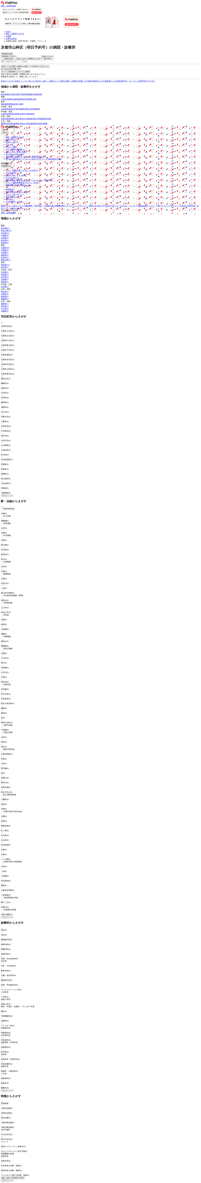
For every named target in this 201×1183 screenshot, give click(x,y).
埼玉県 (17, 94)
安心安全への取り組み (15, 154)
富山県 (20, 114)
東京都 (4, 94)
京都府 (15, 99)
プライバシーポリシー (15, 194)
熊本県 (20, 124)
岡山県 (15, 119)
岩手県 (15, 109)
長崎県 (15, 124)
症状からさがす (12, 142)
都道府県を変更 (7, 54)
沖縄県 (44, 124)
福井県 (31, 114)
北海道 (4, 109)
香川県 (37, 119)
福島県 (37, 109)
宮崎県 (31, 124)
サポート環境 (11, 147)
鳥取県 (4, 119)
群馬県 (39, 94)
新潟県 (15, 114)
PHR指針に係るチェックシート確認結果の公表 (25, 157)
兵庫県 (9, 99)
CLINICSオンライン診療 (16, 175)
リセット (5, 495)
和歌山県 (32, 99)
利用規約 (9, 189)
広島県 (20, 119)
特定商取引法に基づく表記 (17, 192)
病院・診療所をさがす (15, 137)
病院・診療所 (6, 6)
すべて (4, 71)
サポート (9, 144)
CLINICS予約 (11, 173)
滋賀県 (20, 99)
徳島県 (31, 119)
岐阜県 (15, 104)
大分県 (26, 124)
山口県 (26, 119)
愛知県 (4, 104)
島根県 (9, 119)
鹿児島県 (38, 124)
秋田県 (26, 109)
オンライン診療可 (24, 71)
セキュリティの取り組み (16, 152)
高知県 (48, 119)
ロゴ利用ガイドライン (15, 202)
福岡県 (4, 124)
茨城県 (28, 94)
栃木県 (33, 94)
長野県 (9, 114)
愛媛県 (43, 119)
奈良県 (26, 99)
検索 (24, 61)
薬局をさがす (11, 140)
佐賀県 (9, 124)
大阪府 (4, 99)
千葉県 (22, 94)
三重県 (20, 104)
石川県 (26, 114)
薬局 (14, 6)
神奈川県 (10, 94)
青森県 (9, 109)
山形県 (31, 109)
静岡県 (9, 104)
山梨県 (4, 114)
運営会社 (9, 199)
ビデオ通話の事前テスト (16, 149)
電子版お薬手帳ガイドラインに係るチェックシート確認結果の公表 (33, 159)
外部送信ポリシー (13, 197)
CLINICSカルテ (12, 178)
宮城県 (20, 109)
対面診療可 (12, 71)
